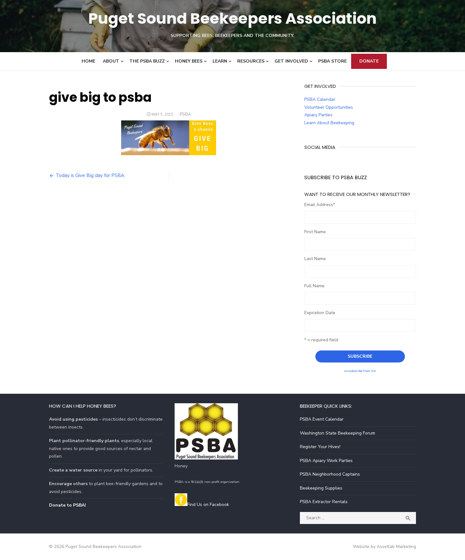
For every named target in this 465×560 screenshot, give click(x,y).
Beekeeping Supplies (321, 488)
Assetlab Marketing (396, 547)
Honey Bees (188, 61)
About (111, 61)
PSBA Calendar (319, 99)
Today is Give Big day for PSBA (90, 175)
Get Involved (291, 61)
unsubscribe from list (360, 370)
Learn (220, 61)
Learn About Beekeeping (329, 123)
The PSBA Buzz (147, 61)
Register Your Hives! (320, 447)
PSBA (185, 114)
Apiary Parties (318, 115)
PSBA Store (332, 61)
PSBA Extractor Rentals (324, 502)
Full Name (314, 286)
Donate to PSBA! (67, 505)
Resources (250, 61)
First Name (315, 232)
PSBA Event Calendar (322, 419)
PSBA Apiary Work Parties (326, 461)
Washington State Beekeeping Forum (337, 433)
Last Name (315, 259)
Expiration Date (319, 313)
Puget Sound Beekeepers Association (232, 18)
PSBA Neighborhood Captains (330, 474)
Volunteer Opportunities (328, 107)
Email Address (319, 205)
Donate (369, 61)
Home (88, 61)
